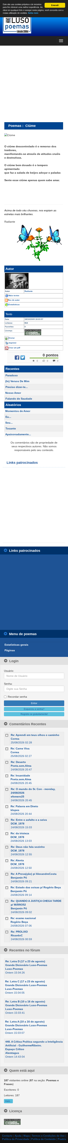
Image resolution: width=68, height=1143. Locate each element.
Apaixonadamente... (18, 434)
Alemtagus (12, 1052)
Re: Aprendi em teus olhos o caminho (35, 734)
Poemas (14, 126)
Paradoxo (11, 375)
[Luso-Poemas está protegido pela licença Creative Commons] (12, 1121)
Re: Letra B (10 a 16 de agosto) (25, 1001)
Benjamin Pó (19, 877)
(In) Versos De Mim (17, 381)
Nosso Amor (13, 392)
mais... (8, 1101)
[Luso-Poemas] (34, 24)
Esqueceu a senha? (34, 709)
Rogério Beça (19, 921)
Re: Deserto (18, 762)
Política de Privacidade (15, 1139)
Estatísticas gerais (16, 644)
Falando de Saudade (18, 398)
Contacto (7, 1136)
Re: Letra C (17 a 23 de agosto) (25, 981)
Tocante (10, 428)
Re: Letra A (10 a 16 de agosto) (25, 1021)
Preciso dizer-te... (16, 387)
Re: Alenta (17, 860)
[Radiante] (34, 281)
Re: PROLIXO (19, 931)
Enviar (12, 338)
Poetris (62, 1139)
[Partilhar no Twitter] (22, 357)
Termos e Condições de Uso (48, 1136)
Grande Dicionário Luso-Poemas (26, 965)
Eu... (8, 416)
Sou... (9, 422)
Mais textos (14, 295)
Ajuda (18, 1136)
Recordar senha (17, 696)
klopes (15, 810)
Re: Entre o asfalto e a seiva (29, 819)
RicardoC (17, 935)
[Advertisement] (34, 83)
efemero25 (17, 796)
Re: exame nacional (23, 918)
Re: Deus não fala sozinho (28, 846)
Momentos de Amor (17, 411)
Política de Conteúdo (43, 1139)
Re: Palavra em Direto (24, 806)
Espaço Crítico (14, 1049)
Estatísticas (14, 304)
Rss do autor (14, 300)
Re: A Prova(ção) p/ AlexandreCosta (33, 873)
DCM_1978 (17, 823)
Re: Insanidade (20, 775)
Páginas (10, 650)
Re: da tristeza (20, 833)
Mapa (26, 1136)
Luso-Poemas (14, 968)
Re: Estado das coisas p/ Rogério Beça (36, 887)
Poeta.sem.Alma (21, 765)
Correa (15, 738)
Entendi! (55, 5)
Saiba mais (33, 13)
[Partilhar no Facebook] (17, 357)
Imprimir (12, 343)
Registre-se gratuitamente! (34, 714)
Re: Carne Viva (20, 748)
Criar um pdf (14, 348)
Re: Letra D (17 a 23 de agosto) (25, 961)
